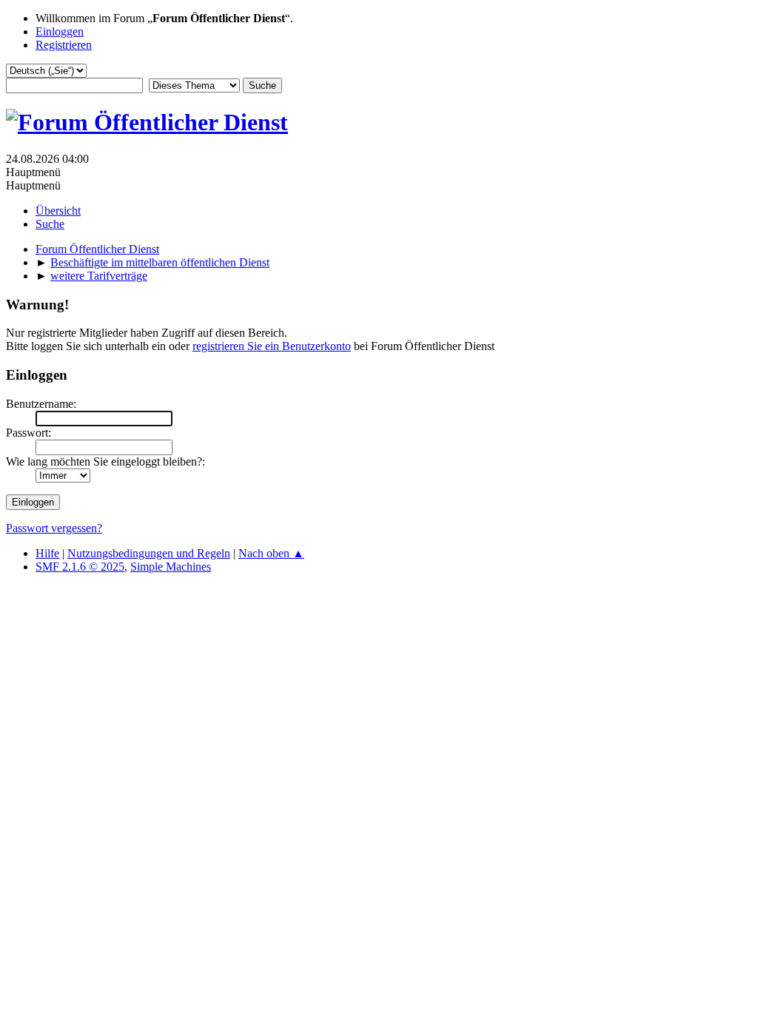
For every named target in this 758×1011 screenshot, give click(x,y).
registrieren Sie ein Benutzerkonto (271, 346)
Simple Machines (170, 566)
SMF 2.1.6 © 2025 (80, 566)
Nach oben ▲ (271, 553)
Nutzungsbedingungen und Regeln (148, 553)
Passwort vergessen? (54, 528)
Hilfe (47, 553)
